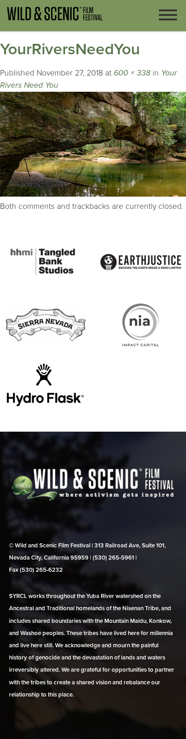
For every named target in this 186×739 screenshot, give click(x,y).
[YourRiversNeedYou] (93, 194)
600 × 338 (132, 73)
